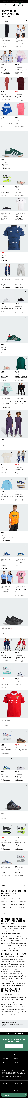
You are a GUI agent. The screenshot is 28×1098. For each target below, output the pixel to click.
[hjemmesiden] (14, 5)
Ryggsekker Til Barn (5, 907)
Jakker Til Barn (21, 907)
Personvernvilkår (18, 1087)
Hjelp (3, 1066)
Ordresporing (5, 1058)
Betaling (16, 1062)
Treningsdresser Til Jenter (23, 910)
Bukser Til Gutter (3, 910)
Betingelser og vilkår (7, 1090)
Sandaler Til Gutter (13, 902)
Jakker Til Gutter (21, 899)
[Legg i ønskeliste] (11, 26)
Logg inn (7, 1033)
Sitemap (16, 1058)
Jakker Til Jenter (12, 907)
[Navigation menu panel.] (2, 5)
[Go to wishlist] (5, 5)
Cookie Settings (5, 1083)
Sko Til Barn (4, 901)
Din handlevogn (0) (18, 1033)
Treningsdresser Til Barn (5, 913)
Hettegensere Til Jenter (22, 913)
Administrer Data (18, 1083)
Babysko (3, 904)
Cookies (4, 1087)
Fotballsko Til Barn (13, 904)
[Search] (22, 5)
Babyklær (3, 898)
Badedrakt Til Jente (22, 904)
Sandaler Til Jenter (13, 899)
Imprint (4, 1062)
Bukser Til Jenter (12, 910)
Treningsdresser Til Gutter (23, 902)
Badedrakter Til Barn (13, 913)
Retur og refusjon (18, 1054)
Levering (4, 1054)
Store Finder (17, 1066)
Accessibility (17, 1090)
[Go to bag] (25, 5)
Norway (16, 1096)
